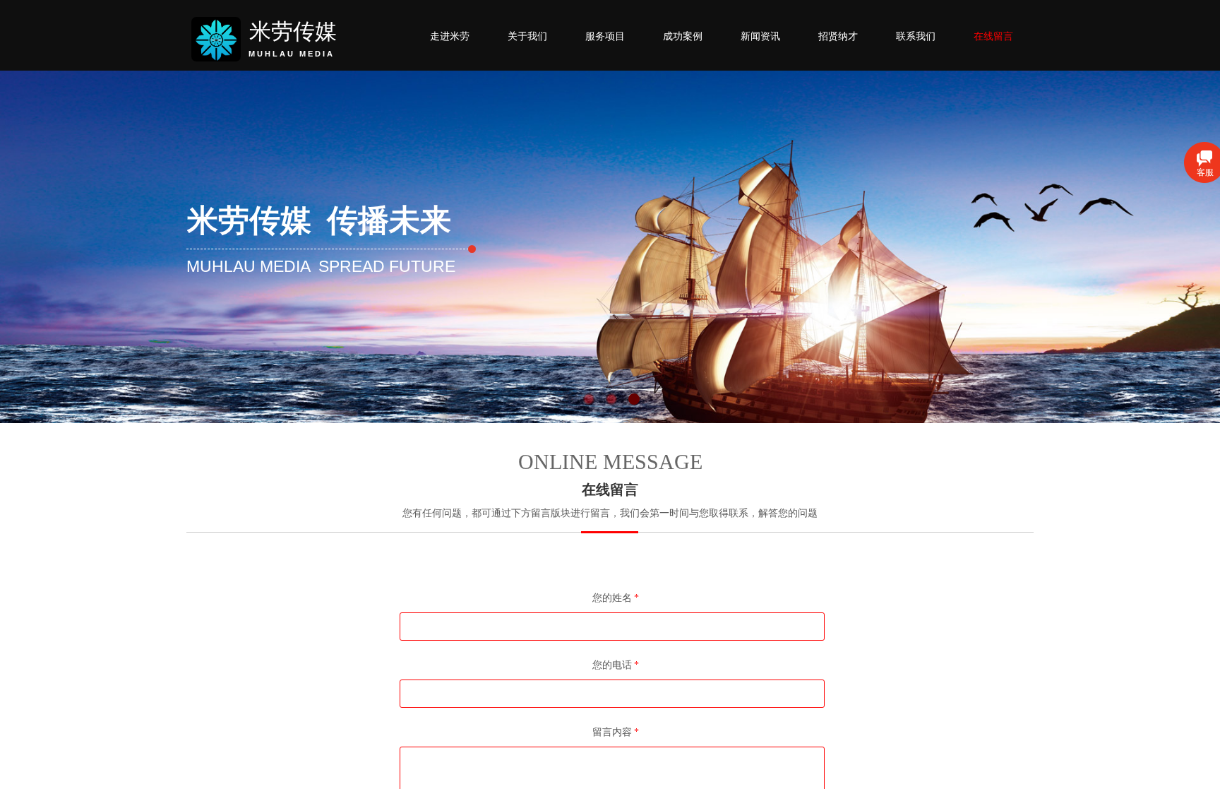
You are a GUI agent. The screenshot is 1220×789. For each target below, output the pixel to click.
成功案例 (682, 36)
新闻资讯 (760, 36)
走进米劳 (450, 36)
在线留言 (993, 36)
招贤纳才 (838, 36)
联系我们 (915, 36)
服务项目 (605, 36)
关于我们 (527, 36)
